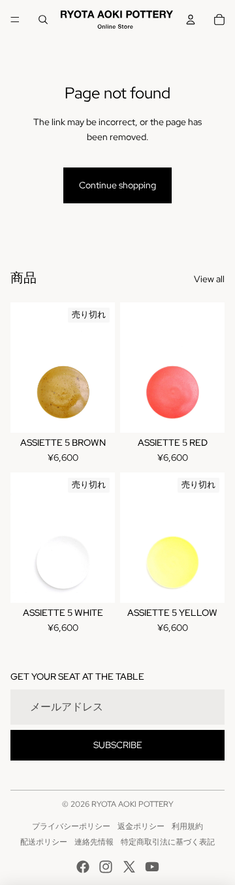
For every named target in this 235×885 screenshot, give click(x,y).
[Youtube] (152, 867)
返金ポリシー (141, 826)
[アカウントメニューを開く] (190, 19)
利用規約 (187, 826)
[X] (129, 867)
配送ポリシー (43, 842)
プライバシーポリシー (71, 826)
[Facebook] (83, 867)
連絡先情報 (94, 842)
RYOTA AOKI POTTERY (132, 804)
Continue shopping (117, 185)
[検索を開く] (43, 19)
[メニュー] (15, 20)
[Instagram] (106, 867)
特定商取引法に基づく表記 (168, 842)
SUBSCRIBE (117, 745)
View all (209, 279)
